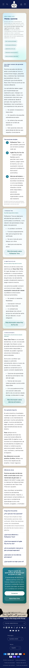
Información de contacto (9, 665)
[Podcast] (18, 630)
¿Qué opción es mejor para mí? (14, 561)
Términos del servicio (21, 662)
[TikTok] (17, 627)
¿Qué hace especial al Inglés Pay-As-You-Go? (13, 542)
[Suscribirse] (24, 623)
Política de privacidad (9, 662)
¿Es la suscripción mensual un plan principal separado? (13, 549)
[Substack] (16, 630)
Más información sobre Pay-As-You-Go (14, 323)
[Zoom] (13, 630)
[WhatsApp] (25, 627)
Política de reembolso (21, 660)
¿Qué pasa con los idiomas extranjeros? (12, 556)
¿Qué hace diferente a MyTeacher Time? (11, 536)
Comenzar (14, 593)
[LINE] (6, 627)
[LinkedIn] (11, 627)
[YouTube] (10, 630)
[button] (3, 4)
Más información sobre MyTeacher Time (14, 252)
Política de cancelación (22, 665)
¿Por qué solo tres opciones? (13, 513)
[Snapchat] (14, 627)
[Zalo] (9, 627)
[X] (19, 627)
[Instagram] (4, 627)
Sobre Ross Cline (14, 598)
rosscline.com (10, 660)
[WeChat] (22, 627)
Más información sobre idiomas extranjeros (14, 401)
